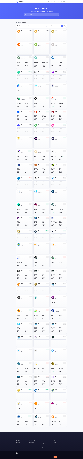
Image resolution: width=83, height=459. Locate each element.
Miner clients (18, 440)
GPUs (48, 1)
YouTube (63, 453)
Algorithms (17, 438)
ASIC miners (43, 437)
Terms (55, 444)
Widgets (43, 445)
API (42, 447)
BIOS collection (31, 445)
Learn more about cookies (39, 457)
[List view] (65, 26)
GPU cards (43, 438)
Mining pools (18, 442)
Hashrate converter (31, 438)
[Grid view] (62, 26)
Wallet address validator (32, 440)
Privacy (55, 445)
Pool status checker (32, 442)
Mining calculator (31, 437)
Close (55, 457)
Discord (66, 453)
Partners (55, 440)
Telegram (61, 453)
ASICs (51, 1)
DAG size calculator (31, 444)
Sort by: (39, 25)
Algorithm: (18, 25)
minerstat (20, 2)
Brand (55, 442)
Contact (58, 1)
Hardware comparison (45, 440)
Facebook (59, 453)
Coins (45, 1)
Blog (55, 438)
